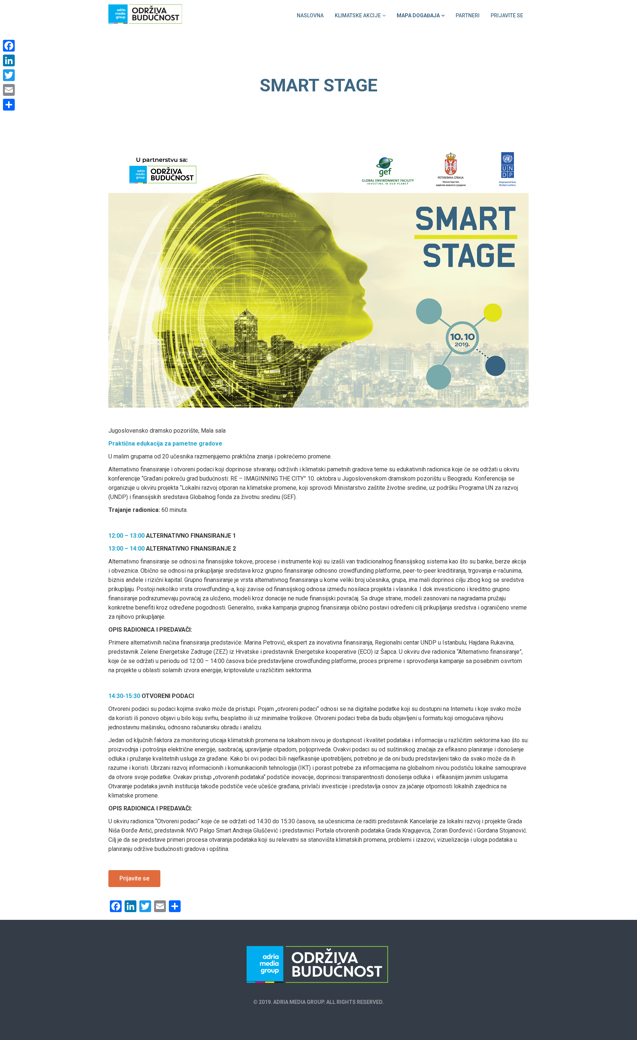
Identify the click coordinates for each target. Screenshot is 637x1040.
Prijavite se (507, 15)
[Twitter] (8, 75)
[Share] (8, 104)
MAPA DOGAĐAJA (418, 15)
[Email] (8, 90)
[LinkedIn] (8, 60)
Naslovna (310, 15)
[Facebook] (8, 45)
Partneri (468, 15)
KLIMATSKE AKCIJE (358, 15)
